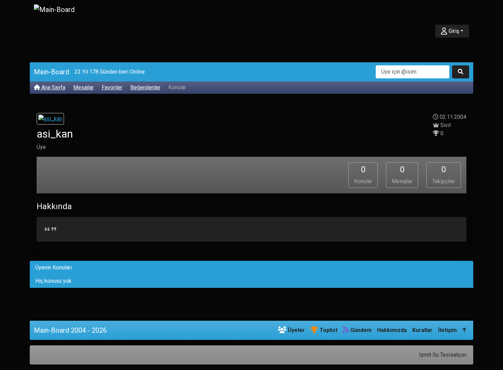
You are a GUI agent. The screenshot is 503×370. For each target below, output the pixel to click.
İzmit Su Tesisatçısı (442, 355)
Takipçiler (443, 174)
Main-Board (51, 72)
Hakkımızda (392, 330)
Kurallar (422, 330)
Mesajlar (83, 87)
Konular (363, 174)
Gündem (360, 330)
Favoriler (112, 87)
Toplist (327, 330)
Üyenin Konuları (53, 267)
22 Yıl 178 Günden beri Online (110, 71)
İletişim (447, 330)
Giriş (453, 31)
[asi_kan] (50, 119)
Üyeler (295, 330)
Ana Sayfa (52, 87)
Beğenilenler (145, 87)
